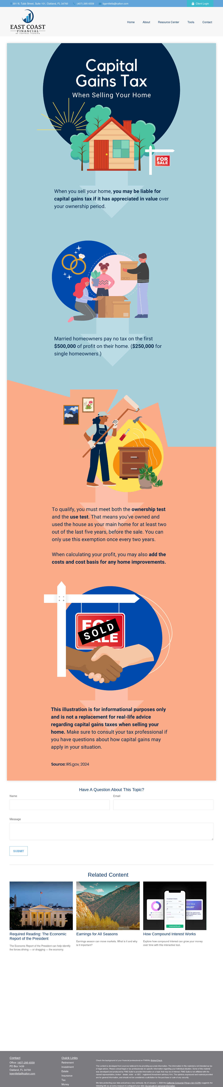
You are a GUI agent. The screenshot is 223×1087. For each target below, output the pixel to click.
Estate (64, 1071)
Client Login (202, 3)
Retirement (67, 1062)
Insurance (66, 1075)
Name (13, 796)
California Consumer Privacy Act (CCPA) (184, 1082)
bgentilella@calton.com (115, 3)
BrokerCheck (156, 1060)
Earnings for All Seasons (97, 934)
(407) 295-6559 (85, 3)
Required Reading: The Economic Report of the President (38, 936)
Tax (63, 1080)
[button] (131, 21)
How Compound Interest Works (169, 934)
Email (116, 796)
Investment (67, 1067)
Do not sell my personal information (160, 1085)
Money (65, 1084)
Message (15, 819)
